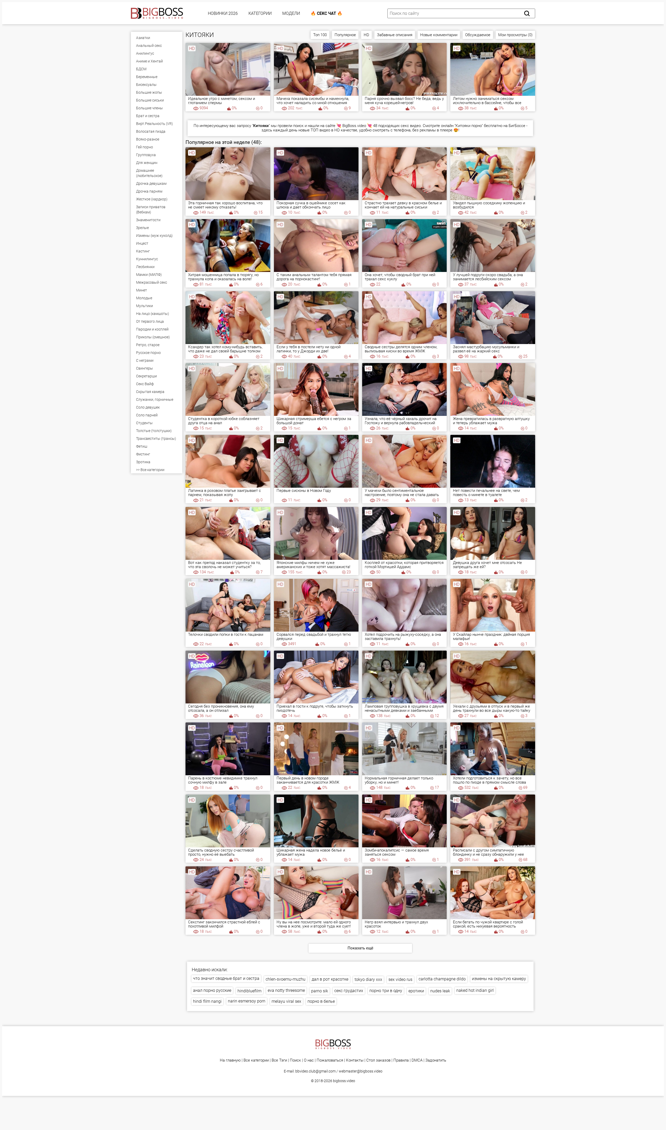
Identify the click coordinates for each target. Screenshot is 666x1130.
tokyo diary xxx (368, 979)
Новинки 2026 (223, 13)
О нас (309, 1060)
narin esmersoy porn (246, 1001)
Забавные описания (394, 35)
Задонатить (435, 1060)
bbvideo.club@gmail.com (315, 1071)
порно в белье (321, 1001)
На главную (230, 1060)
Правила (401, 1060)
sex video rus (400, 979)
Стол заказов (378, 1060)
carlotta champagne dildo (442, 978)
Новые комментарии (438, 35)
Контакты (354, 1060)
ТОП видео (320, 130)
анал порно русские (212, 990)
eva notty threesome (286, 990)
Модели (291, 13)
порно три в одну (385, 990)
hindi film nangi (207, 1001)
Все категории (256, 1060)
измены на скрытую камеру (499, 978)
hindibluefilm (249, 990)
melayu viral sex (286, 1001)
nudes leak (440, 990)
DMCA (417, 1060)
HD (366, 35)
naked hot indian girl (475, 990)
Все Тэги (279, 1060)
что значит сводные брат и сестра (226, 978)
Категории (260, 13)
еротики (416, 990)
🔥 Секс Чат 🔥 (326, 13)
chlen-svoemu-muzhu (285, 979)
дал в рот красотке (330, 979)
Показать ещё (360, 948)
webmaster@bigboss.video (360, 1071)
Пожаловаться (330, 1060)
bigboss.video (344, 1081)
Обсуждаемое (477, 35)
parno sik (319, 990)
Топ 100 (320, 35)
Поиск (295, 1060)
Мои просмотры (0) (515, 35)
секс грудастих (348, 990)
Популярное (345, 35)
